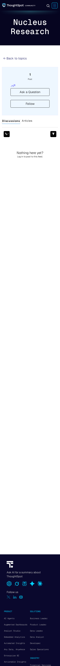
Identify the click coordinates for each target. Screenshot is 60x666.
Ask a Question (30, 92)
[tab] (11, 122)
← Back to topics (15, 58)
